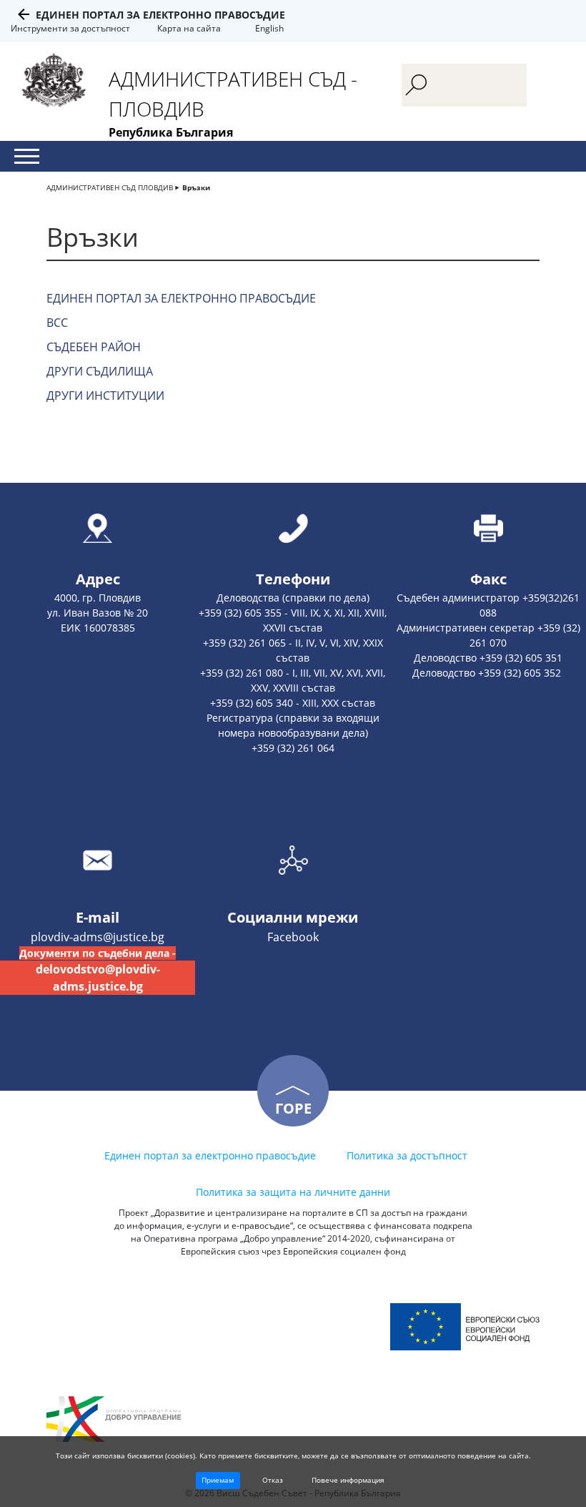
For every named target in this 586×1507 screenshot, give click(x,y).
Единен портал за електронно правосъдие (160, 14)
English (269, 28)
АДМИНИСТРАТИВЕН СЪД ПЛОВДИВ (109, 187)
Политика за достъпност (407, 1155)
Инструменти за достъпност (70, 28)
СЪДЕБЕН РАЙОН (93, 347)
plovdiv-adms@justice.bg (97, 937)
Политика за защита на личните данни (293, 1192)
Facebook (293, 937)
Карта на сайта (189, 28)
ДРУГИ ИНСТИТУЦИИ (105, 395)
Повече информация (348, 1480)
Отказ (272, 1480)
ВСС (57, 322)
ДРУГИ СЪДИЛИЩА (99, 371)
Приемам (218, 1480)
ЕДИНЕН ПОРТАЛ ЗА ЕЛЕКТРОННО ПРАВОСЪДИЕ (181, 298)
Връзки (196, 187)
